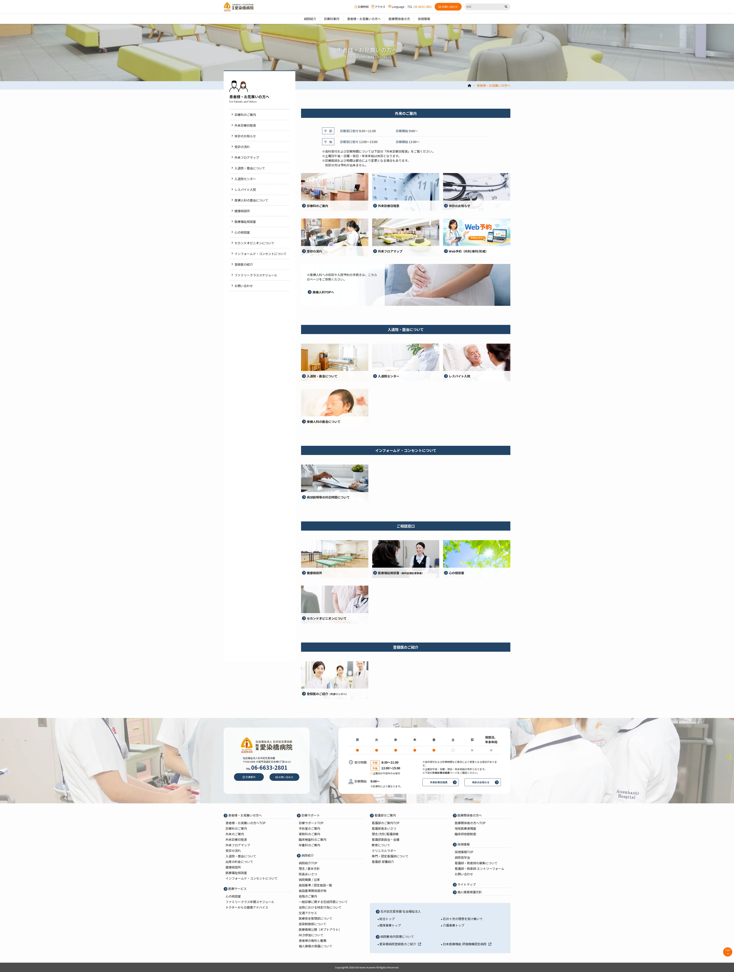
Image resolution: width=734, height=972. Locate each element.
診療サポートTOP (311, 823)
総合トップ (387, 918)
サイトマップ (466, 884)
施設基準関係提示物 (312, 890)
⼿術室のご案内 (309, 828)
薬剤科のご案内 (309, 834)
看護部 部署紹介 (383, 861)
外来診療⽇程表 (236, 839)
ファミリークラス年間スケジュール (250, 901)
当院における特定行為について (320, 907)
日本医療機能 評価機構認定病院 (464, 944)
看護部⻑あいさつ (384, 828)
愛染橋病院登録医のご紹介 (397, 944)
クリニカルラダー (384, 850)
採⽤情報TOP (464, 852)
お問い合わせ (464, 874)
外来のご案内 (235, 834)
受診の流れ (233, 850)
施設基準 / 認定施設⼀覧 (315, 885)
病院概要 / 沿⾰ (309, 879)
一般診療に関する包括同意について (323, 901)
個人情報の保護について (315, 946)
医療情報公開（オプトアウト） (320, 929)
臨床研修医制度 (465, 834)
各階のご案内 (308, 896)
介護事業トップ (453, 925)
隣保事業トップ (390, 925)
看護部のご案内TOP (385, 823)
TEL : (419, 7)
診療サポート (310, 815)
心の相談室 (233, 896)
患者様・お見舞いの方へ (244, 815)
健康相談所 (233, 867)
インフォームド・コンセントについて (252, 878)
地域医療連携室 (465, 828)
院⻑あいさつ (308, 874)
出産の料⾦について (239, 861)
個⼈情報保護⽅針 (469, 892)
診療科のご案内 (236, 828)
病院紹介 (307, 855)
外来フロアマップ (238, 845)
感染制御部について (312, 924)
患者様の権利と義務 (312, 940)
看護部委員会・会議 (385, 839)
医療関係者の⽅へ (469, 815)
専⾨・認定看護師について (390, 856)
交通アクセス (308, 912)
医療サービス (237, 888)
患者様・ (246, 823)
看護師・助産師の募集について (476, 863)
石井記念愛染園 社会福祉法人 (400, 911)
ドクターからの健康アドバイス (247, 907)
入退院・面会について (241, 856)
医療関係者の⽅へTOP (470, 823)
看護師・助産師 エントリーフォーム (479, 868)
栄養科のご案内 (309, 845)
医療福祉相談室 (236, 872)
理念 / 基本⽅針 (309, 868)
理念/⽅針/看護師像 (385, 834)
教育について (381, 845)
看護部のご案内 (385, 815)
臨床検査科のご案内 (312, 839)
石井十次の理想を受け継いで (463, 918)
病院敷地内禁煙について (397, 936)
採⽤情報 (463, 844)
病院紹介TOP (308, 863)
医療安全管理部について (315, 918)
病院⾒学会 (462, 857)
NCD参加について (311, 935)
